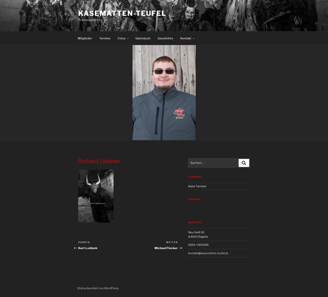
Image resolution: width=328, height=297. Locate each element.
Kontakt (185, 38)
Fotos (121, 38)
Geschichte (165, 38)
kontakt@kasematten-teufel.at (208, 253)
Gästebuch (142, 38)
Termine (104, 38)
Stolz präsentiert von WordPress (98, 288)
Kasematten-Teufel (122, 13)
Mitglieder (85, 38)
